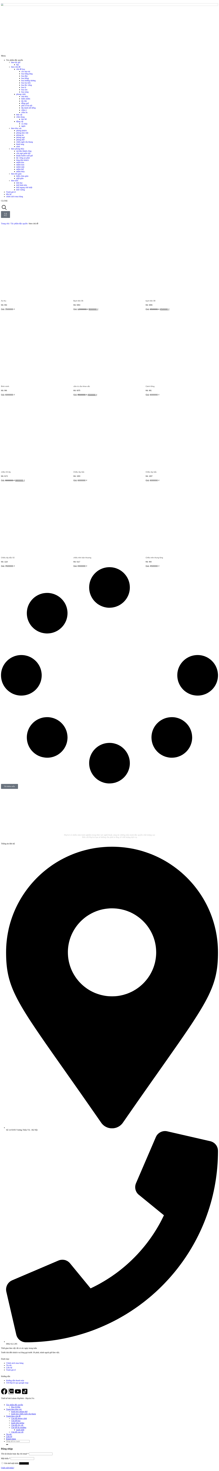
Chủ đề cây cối (17, 1425)
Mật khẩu (5, 1458)
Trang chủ (5, 223)
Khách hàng (11, 1439)
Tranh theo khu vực (14, 1409)
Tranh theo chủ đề (13, 1416)
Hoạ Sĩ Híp (15, 1407)
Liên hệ (9, 1437)
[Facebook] (4, 1391)
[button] (9, 786)
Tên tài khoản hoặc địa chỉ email (15, 1454)
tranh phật (20, 1430)
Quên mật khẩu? (7, 1468)
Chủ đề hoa (15, 1421)
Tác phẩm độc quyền (19, 223)
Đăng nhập (24, 1463)
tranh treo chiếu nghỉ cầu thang (23, 1414)
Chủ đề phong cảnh (19, 1418)
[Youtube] (18, 1391)
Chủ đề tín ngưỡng (18, 1427)
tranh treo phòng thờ (19, 1411)
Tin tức (9, 1434)
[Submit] (7, 1444)
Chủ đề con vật (17, 1432)
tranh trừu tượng (17, 1423)
